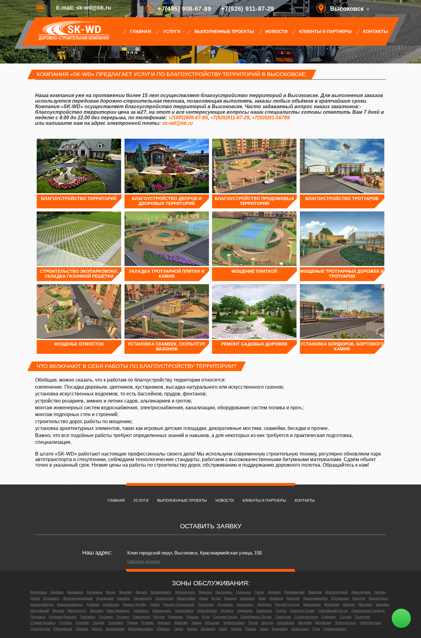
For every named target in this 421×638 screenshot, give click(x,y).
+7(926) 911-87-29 (247, 8)
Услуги (171, 31)
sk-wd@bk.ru (177, 123)
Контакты (375, 31)
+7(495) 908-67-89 (184, 8)
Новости (276, 31)
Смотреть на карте (143, 561)
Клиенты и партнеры (325, 31)
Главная (140, 31)
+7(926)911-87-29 (229, 117)
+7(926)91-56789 (271, 117)
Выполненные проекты (224, 31)
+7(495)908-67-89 (188, 117)
